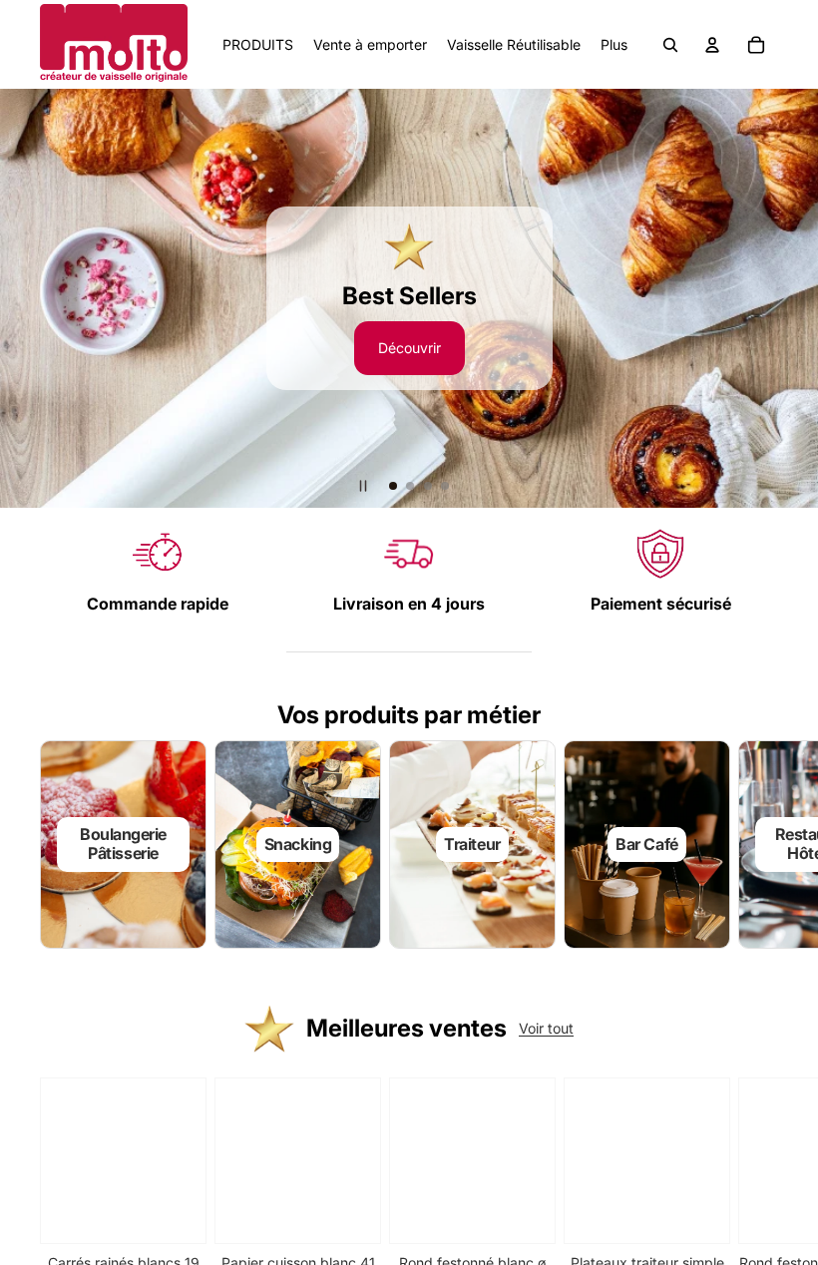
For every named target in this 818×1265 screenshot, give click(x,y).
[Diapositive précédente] (24, 298)
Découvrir (409, 347)
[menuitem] (614, 45)
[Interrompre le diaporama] (363, 486)
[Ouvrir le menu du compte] (712, 45)
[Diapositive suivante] (794, 298)
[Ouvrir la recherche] (670, 45)
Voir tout (546, 1028)
